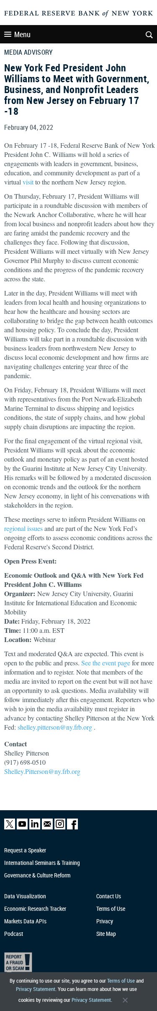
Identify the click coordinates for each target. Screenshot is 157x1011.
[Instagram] (59, 827)
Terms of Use (121, 980)
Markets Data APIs (25, 921)
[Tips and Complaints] (75, 963)
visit (28, 181)
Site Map (106, 934)
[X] (9, 827)
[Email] (47, 827)
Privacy (104, 921)
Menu (22, 34)
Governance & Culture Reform (37, 875)
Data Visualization (25, 896)
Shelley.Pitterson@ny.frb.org (42, 771)
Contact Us (108, 896)
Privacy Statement (35, 989)
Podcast (13, 934)
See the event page (105, 662)
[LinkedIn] (34, 827)
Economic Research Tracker (35, 908)
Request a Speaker (25, 850)
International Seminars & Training (42, 863)
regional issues (23, 528)
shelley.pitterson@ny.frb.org (56, 727)
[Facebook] (72, 827)
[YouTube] (22, 827)
